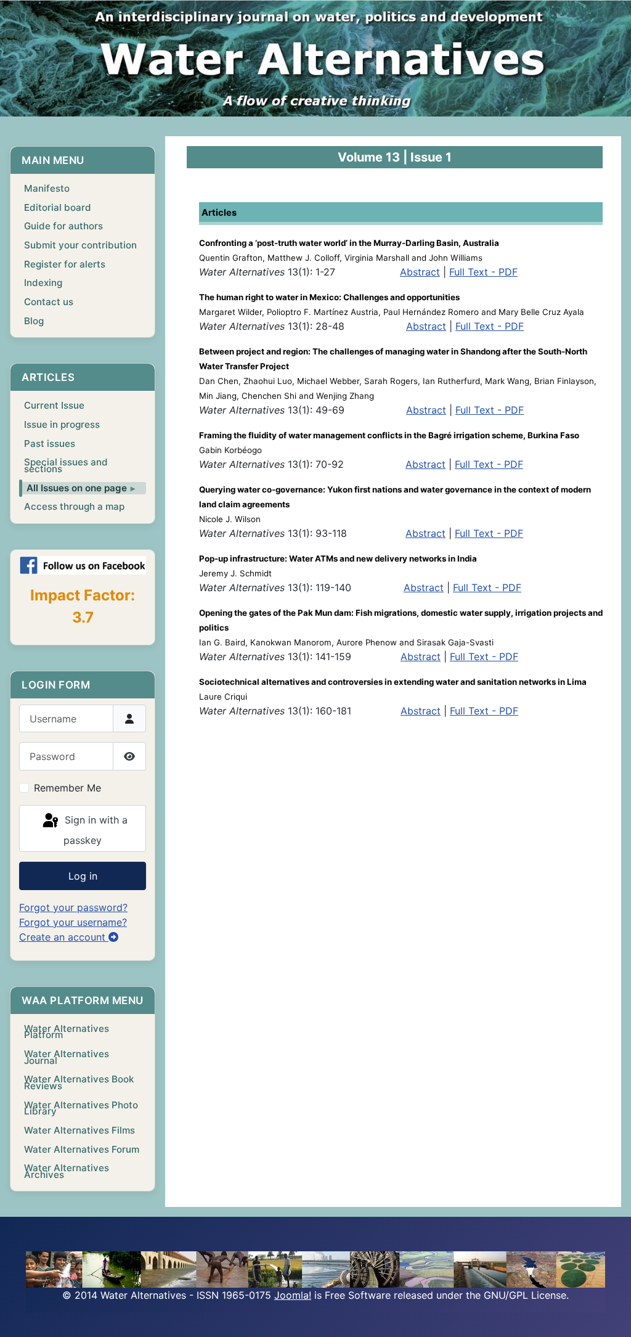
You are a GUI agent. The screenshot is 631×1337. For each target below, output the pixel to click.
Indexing (43, 282)
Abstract (420, 272)
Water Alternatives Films (79, 1130)
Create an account (63, 937)
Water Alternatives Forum (81, 1149)
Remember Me (67, 788)
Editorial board (57, 207)
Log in (82, 876)
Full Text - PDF (483, 272)
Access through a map (74, 506)
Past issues (49, 443)
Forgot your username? (73, 922)
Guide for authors (63, 226)
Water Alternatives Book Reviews (79, 1082)
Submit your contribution (80, 245)
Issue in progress (62, 424)
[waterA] (315, 58)
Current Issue (54, 405)
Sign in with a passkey (95, 830)
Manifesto (47, 188)
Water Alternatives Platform (66, 1032)
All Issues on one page (76, 488)
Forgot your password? (73, 907)
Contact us (48, 302)
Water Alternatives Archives (66, 1171)
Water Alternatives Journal (66, 1057)
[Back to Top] (609, 1314)
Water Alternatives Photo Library (81, 1108)
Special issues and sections (66, 465)
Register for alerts (64, 264)
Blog (34, 321)
